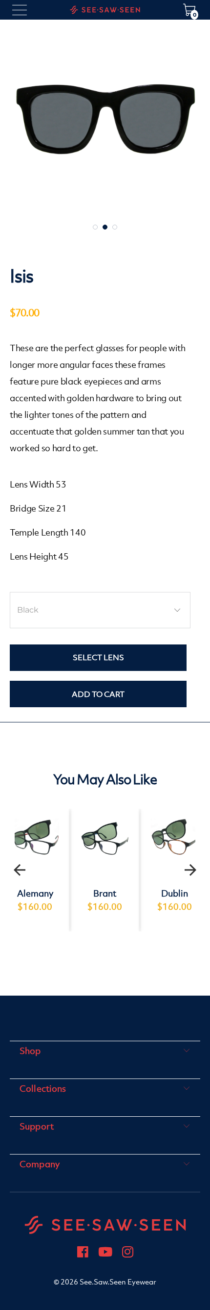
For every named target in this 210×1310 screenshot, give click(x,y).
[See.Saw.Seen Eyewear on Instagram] (127, 1253)
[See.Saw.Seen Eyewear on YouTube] (105, 1253)
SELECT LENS (98, 657)
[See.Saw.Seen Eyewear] (105, 10)
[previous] (19, 870)
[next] (190, 870)
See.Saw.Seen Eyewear (118, 1281)
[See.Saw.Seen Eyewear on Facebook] (82, 1253)
